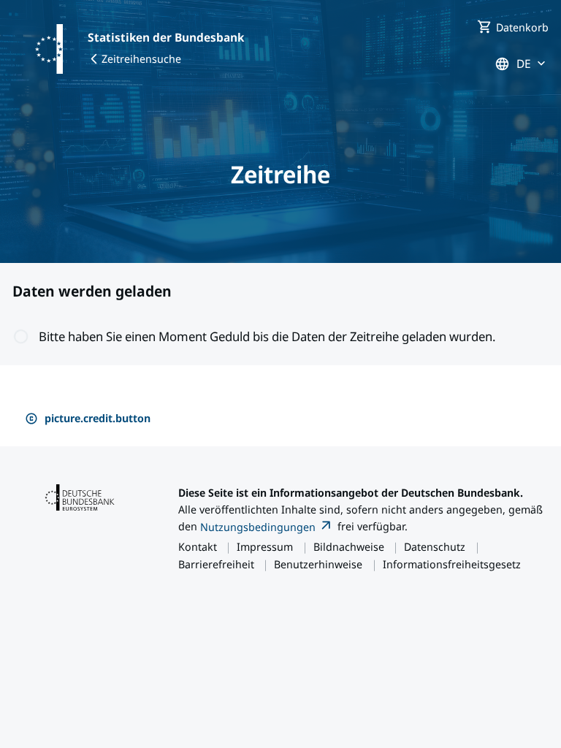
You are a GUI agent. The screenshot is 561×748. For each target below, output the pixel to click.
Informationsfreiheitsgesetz (452, 564)
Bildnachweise (348, 546)
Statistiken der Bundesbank (166, 37)
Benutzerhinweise (318, 564)
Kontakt (197, 546)
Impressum (265, 546)
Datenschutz (434, 546)
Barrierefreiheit (216, 564)
